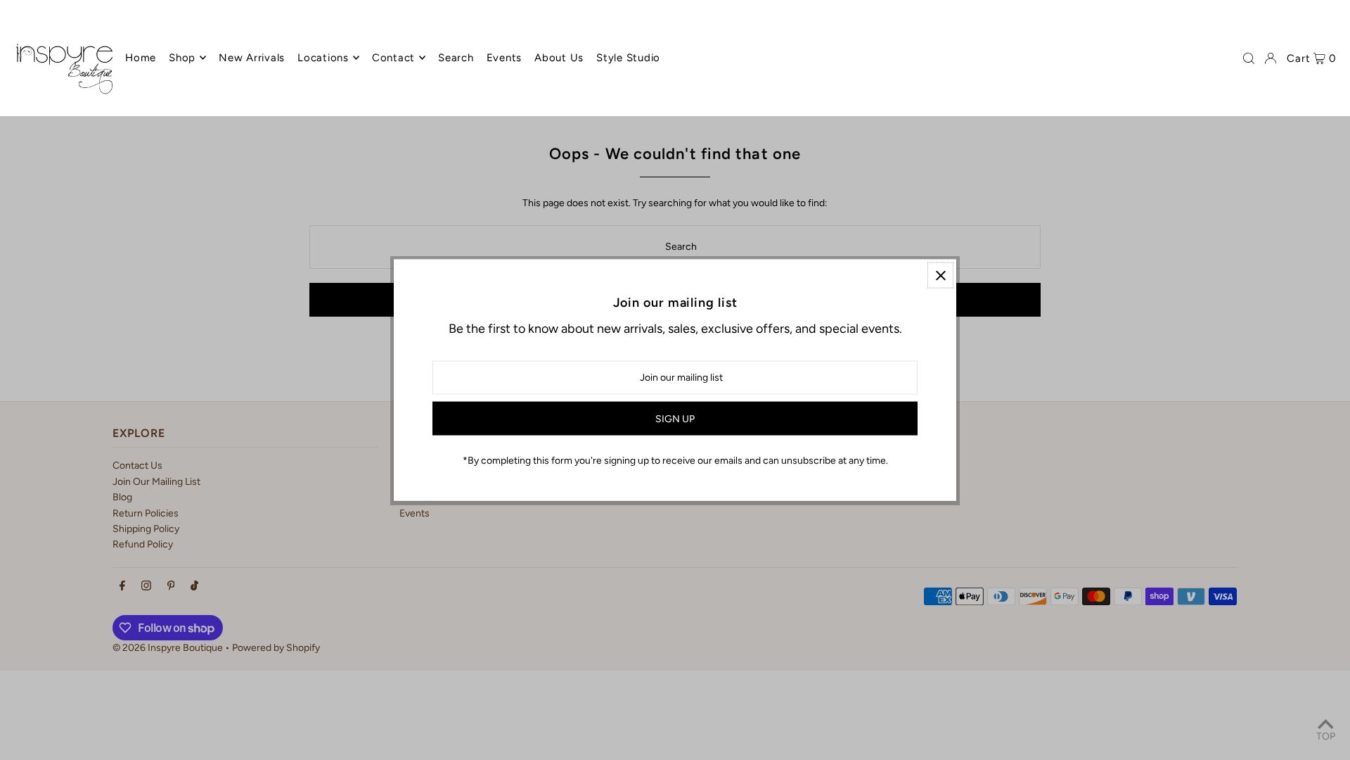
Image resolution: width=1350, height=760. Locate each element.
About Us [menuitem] (559, 57)
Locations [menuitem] (323, 57)
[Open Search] (1248, 58)
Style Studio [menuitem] (628, 57)
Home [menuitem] (140, 57)
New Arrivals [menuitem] (252, 57)
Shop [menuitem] (182, 57)
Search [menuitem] (456, 57)
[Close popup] (940, 275)
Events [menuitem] (504, 57)
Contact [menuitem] (393, 57)
